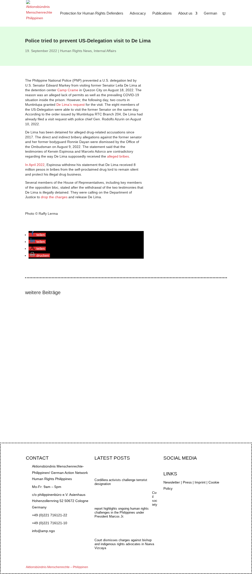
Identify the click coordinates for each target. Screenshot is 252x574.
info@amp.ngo (43, 531)
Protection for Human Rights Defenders (91, 13)
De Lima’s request (71, 105)
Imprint (200, 482)
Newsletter (171, 482)
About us (185, 13)
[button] (37, 235)
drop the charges (54, 197)
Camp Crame (68, 90)
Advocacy (138, 13)
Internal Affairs (105, 51)
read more (38, 338)
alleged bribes (118, 156)
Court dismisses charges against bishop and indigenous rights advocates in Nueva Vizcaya (100, 353)
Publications (162, 13)
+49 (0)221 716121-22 (49, 515)
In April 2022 (35, 165)
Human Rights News (76, 51)
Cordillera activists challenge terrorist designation (68, 392)
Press (187, 482)
